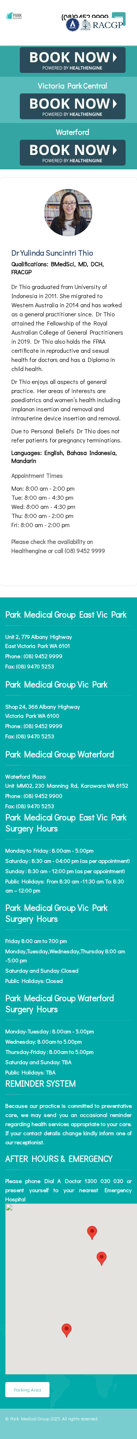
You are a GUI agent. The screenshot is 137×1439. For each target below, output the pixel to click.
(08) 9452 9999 (43, 656)
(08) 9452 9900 (43, 795)
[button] (92, 1233)
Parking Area (27, 1389)
